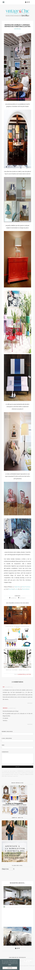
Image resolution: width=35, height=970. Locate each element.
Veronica (5, 708)
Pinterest (23, 598)
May (4, 686)
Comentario (5, 751)
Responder (29, 703)
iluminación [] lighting (24, 674)
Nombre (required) (7, 731)
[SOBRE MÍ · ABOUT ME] (14, 839)
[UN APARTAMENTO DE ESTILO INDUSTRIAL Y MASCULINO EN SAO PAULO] (17, 904)
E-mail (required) (7, 738)
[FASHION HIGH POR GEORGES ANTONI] (17, 945)
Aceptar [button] (9, 967)
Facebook (13, 598)
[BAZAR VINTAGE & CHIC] (14, 815)
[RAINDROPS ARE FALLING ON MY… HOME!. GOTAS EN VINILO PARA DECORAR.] (17, 907)
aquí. (9, 964)
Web (3, 745)
